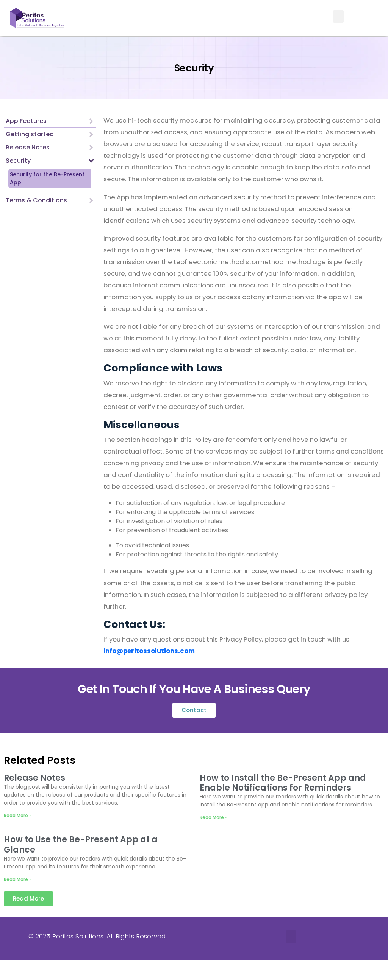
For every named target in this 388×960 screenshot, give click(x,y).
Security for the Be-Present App (47, 178)
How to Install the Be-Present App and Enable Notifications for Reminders (283, 783)
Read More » (17, 815)
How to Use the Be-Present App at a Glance (81, 844)
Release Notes (34, 778)
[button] (338, 16)
